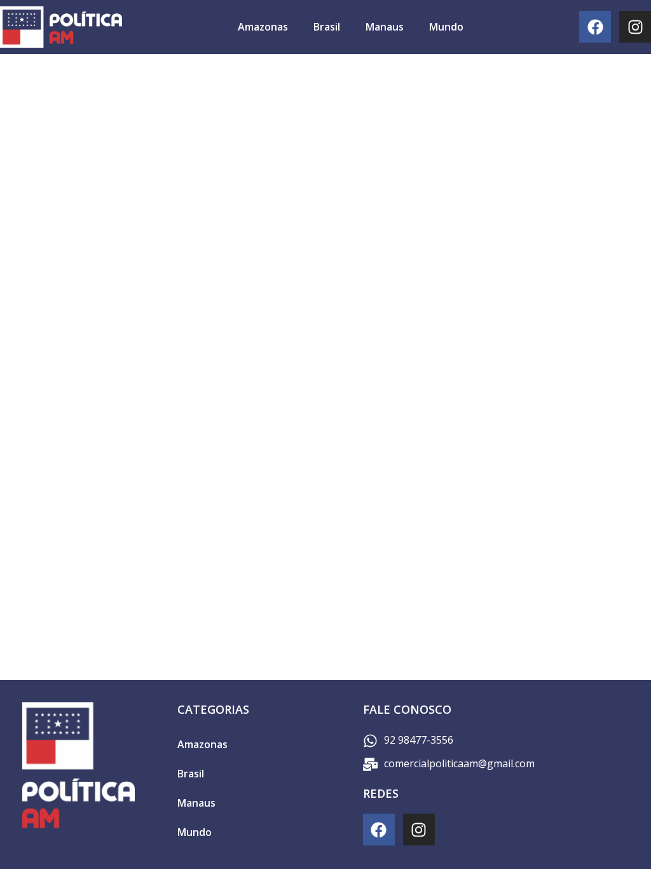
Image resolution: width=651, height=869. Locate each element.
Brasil (326, 27)
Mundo (446, 27)
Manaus (385, 27)
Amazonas (263, 27)
